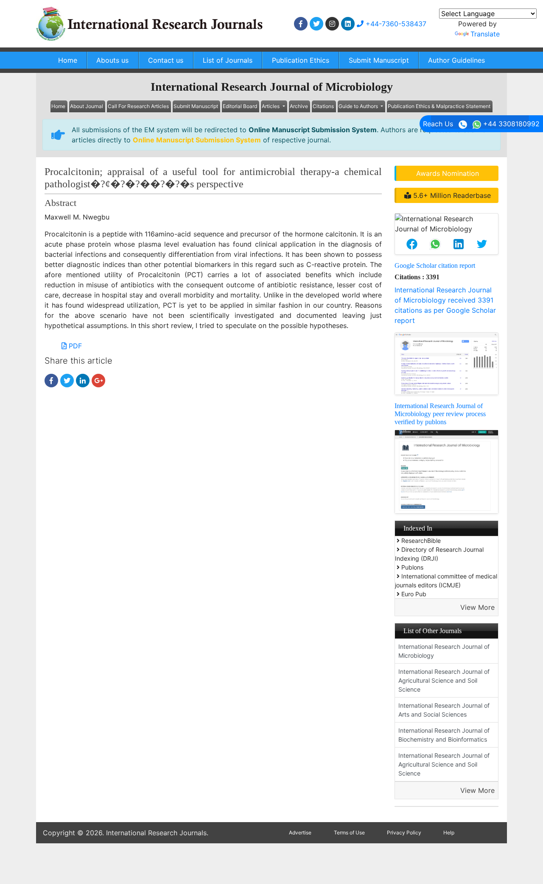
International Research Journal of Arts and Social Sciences (444, 710)
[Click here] (301, 24)
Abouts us (112, 60)
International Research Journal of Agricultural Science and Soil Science (444, 680)
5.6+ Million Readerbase (451, 195)
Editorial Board (240, 106)
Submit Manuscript (379, 60)
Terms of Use (349, 832)
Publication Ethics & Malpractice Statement (439, 106)
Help (448, 832)
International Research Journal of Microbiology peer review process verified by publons (440, 413)
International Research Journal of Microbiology (444, 651)
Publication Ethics (300, 60)
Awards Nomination (447, 173)
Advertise (300, 832)
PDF (74, 346)
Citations (323, 106)
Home (67, 60)
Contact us (165, 60)
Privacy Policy (404, 832)
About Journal (86, 106)
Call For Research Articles (138, 106)
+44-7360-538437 (395, 23)
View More (477, 607)
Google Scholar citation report (435, 265)
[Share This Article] (411, 244)
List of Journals (227, 60)
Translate (485, 34)
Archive (299, 106)
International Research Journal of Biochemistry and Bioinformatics (444, 735)
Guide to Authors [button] (359, 106)
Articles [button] (271, 106)
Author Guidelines (456, 60)
